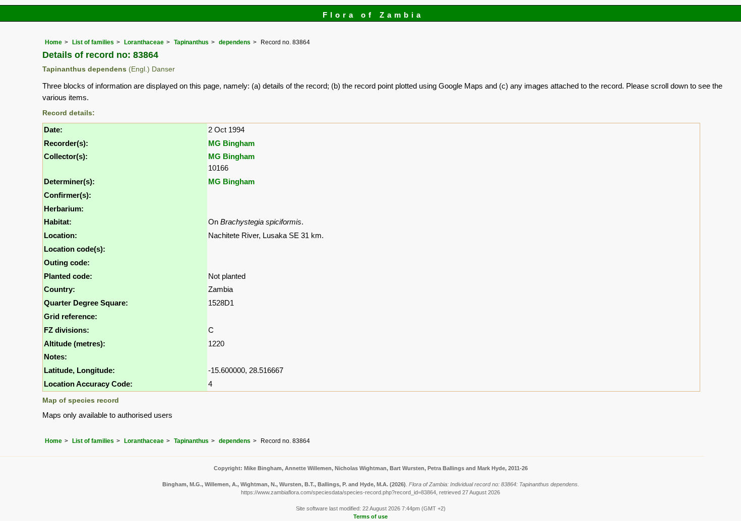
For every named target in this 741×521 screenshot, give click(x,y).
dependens (235, 42)
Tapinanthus (191, 42)
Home (53, 42)
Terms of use (370, 516)
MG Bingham (231, 143)
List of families (93, 42)
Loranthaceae (144, 42)
